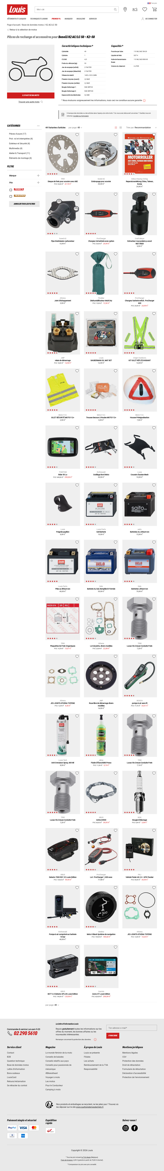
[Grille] (116, 127)
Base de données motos (18, 1065)
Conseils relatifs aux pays (57, 1061)
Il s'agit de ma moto (30, 95)
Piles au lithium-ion (62, 589)
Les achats (89, 1061)
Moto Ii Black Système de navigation (101, 934)
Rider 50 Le (62, 475)
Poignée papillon (62, 532)
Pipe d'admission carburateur (62, 241)
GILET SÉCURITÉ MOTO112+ (62, 417)
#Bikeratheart (51, 1073)
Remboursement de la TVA (96, 1065)
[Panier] (154, 9)
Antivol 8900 (101, 820)
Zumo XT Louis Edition (101, 994)
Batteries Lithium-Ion (139, 589)
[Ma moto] (134, 9)
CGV (124, 1057)
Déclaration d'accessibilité (134, 1073)
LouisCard (11, 1077)
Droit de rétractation (131, 1065)
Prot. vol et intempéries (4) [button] (21, 138)
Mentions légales (130, 1053)
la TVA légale (86, 1157)
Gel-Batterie (101, 532)
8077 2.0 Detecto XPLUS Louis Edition (63, 994)
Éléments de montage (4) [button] (20, 158)
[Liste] (120, 127)
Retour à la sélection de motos (23, 29)
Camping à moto (53, 1089)
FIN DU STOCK (20, 196)
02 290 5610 (25, 1033)
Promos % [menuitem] (56, 19)
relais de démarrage (63, 360)
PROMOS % (19, 189)
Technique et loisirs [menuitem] (39, 19)
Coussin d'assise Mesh (139, 475)
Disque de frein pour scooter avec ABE (63, 181)
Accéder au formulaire (81, 116)
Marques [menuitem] (68, 19)
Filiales (87, 1057)
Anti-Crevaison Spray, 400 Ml (62, 763)
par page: (73, 127)
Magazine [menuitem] (80, 19)
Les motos (50, 1081)
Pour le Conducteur (54, 1085)
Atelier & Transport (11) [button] (19, 153)
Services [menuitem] (93, 19)
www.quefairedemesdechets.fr (90, 1107)
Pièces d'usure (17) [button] (17, 134)
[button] (152, 3)
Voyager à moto (52, 1077)
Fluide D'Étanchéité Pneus (101, 763)
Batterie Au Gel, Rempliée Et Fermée (101, 589)
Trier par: (130, 127)
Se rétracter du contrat (17, 1085)
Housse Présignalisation (139, 417)
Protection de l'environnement (135, 1077)
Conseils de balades (54, 1057)
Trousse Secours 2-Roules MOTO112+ (101, 417)
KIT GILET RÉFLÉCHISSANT (140, 360)
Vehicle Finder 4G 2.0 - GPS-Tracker (139, 877)
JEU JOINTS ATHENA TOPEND (63, 703)
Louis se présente (92, 1053)
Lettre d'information (16, 1069)
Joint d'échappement (62, 301)
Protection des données (133, 1061)
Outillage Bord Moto (101, 475)
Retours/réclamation (16, 1081)
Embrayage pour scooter (101, 181)
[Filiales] (125, 9)
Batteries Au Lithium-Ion (139, 532)
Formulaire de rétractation (134, 1069)
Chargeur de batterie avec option (101, 241)
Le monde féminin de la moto (58, 1053)
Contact (10, 1053)
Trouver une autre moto (28, 102)
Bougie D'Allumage (139, 820)
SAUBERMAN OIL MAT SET (101, 360)
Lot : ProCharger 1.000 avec (101, 877)
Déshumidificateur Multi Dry (101, 301)
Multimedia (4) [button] (15, 148)
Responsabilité (90, 1069)
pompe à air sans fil (139, 703)
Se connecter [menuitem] (151, 19)
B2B (9, 1057)
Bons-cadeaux (13, 1073)
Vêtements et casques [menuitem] (16, 19)
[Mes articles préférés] (144, 9)
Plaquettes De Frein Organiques (62, 646)
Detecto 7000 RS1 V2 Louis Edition (62, 877)
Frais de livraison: (67, 1160)
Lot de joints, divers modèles (101, 646)
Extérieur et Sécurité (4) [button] (19, 143)
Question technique (15, 1061)
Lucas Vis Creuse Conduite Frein (139, 646)
